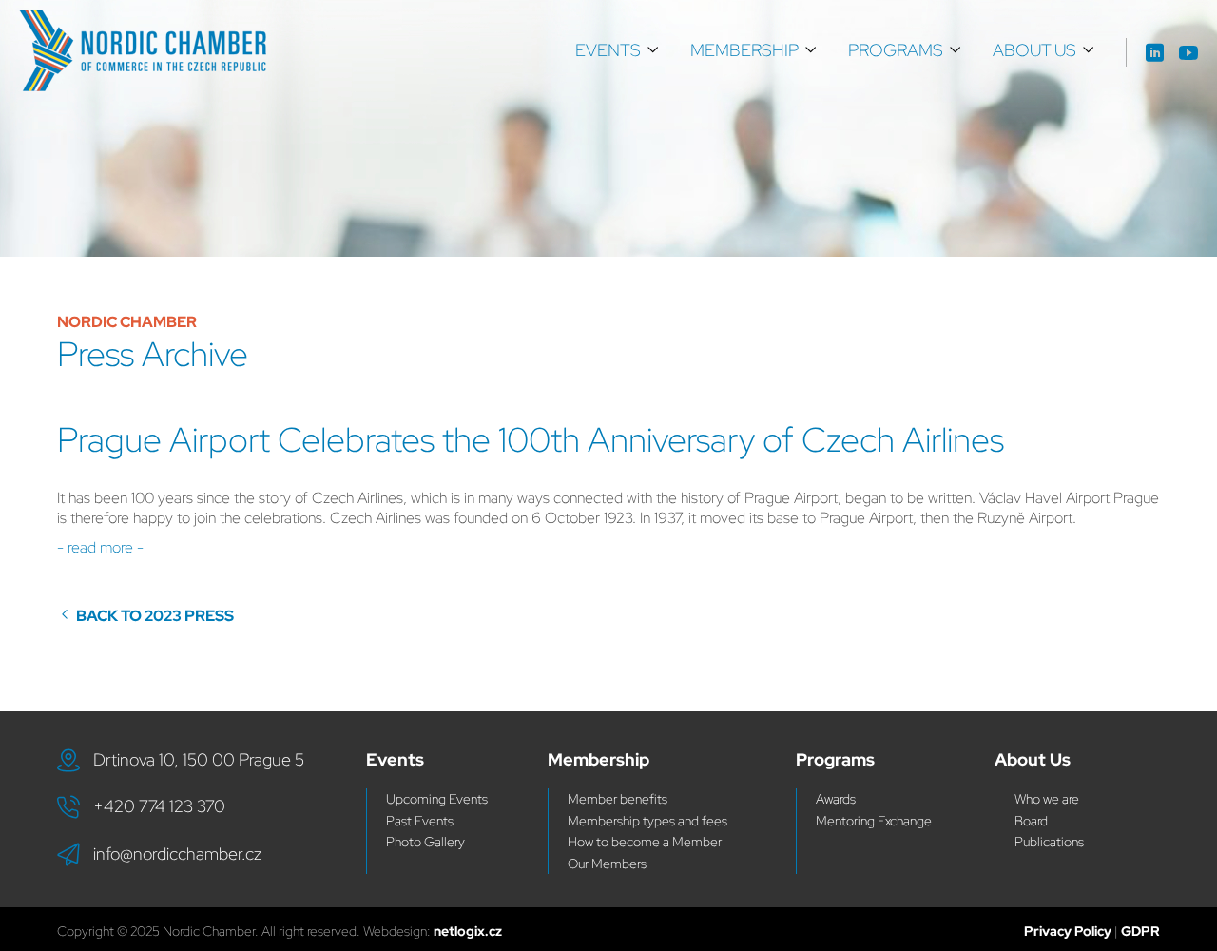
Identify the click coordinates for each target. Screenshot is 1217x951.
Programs (895, 50)
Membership (744, 50)
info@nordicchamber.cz (177, 853)
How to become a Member (645, 841)
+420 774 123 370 (159, 806)
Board (1031, 820)
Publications (1049, 841)
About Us (1034, 50)
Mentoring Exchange (874, 820)
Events (608, 50)
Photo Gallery (425, 841)
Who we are (1046, 798)
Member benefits (617, 798)
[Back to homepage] (142, 50)
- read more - (102, 547)
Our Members (607, 863)
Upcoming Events (437, 798)
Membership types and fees (647, 820)
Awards (836, 798)
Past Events (420, 820)
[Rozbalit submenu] (653, 50)
